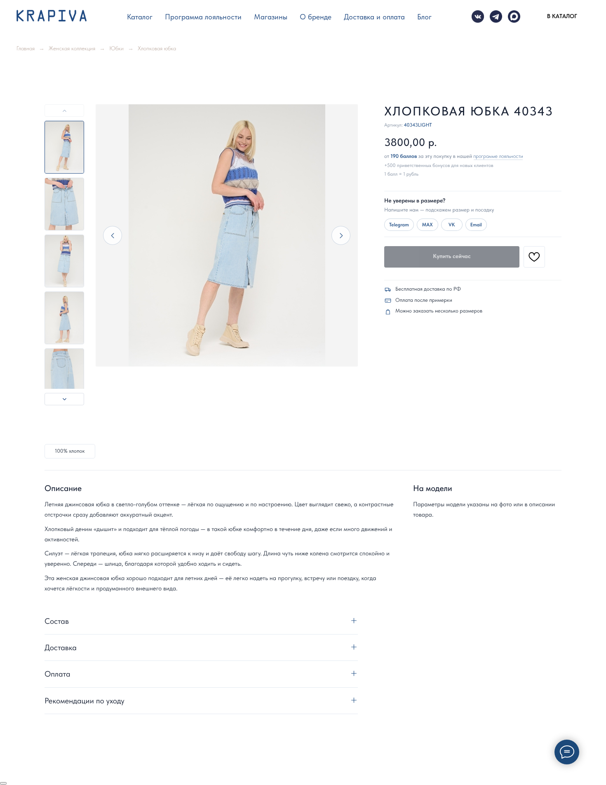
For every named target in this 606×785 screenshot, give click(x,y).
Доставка (61, 647)
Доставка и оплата (374, 16)
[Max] (514, 16)
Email (476, 225)
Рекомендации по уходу (84, 700)
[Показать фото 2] (64, 204)
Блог (424, 16)
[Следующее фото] (340, 235)
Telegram (399, 225)
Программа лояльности (203, 16)
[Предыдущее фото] (112, 235)
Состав (57, 621)
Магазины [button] (270, 16)
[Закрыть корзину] (3, 783)
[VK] (478, 16)
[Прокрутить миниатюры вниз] (64, 399)
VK (452, 225)
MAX (427, 225)
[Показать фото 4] (64, 317)
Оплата (57, 674)
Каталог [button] (140, 16)
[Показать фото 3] (64, 261)
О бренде (315, 16)
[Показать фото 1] (64, 147)
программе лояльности (498, 156)
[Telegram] (496, 16)
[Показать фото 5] (64, 374)
